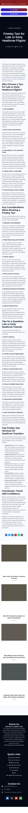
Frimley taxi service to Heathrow (14, 79)
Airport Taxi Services (15, 28)
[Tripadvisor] (20, 798)
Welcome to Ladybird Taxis (14, 726)
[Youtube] (16, 798)
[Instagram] (11, 798)
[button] (14, 2)
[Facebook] (7, 798)
